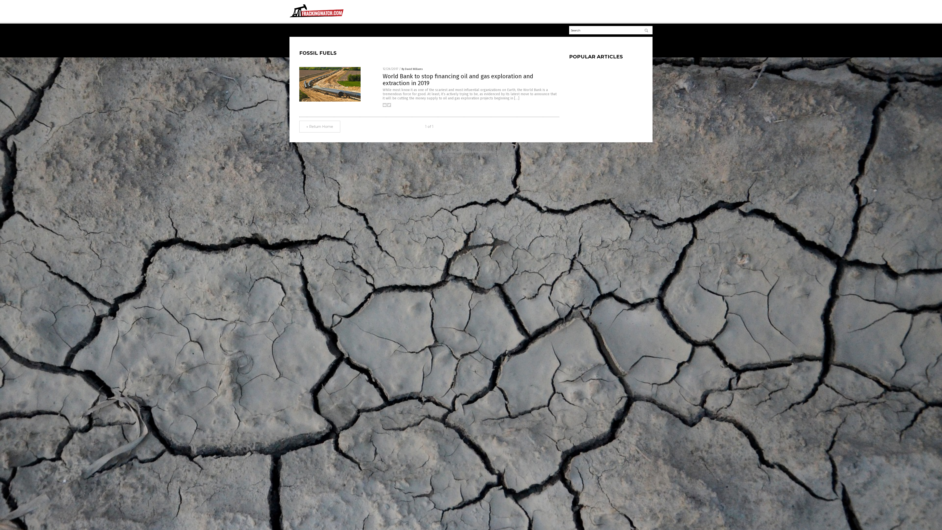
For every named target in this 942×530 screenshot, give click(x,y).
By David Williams (412, 69)
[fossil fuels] (316, 17)
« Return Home (319, 126)
